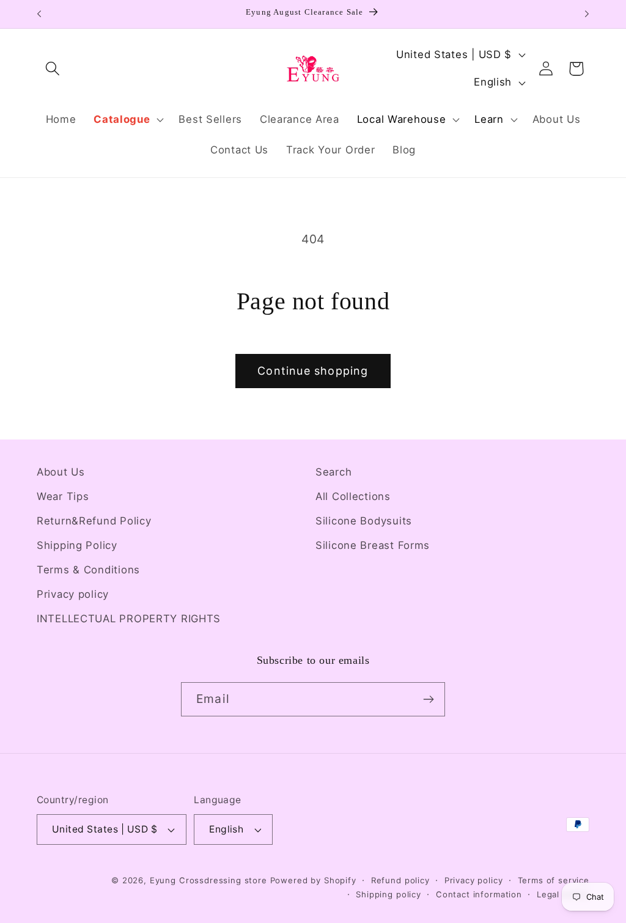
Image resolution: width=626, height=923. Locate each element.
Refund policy (400, 880)
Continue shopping (312, 370)
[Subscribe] (428, 699)
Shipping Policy (77, 545)
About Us (61, 472)
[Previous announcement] (39, 14)
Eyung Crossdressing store (208, 880)
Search (333, 472)
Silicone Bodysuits (363, 521)
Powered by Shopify (313, 880)
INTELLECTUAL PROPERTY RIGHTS (129, 618)
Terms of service (553, 880)
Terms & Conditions (88, 570)
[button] (53, 69)
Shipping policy (388, 894)
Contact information (479, 894)
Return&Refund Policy (94, 521)
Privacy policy (73, 594)
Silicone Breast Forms (372, 545)
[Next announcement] (586, 14)
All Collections (353, 496)
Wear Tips (63, 496)
